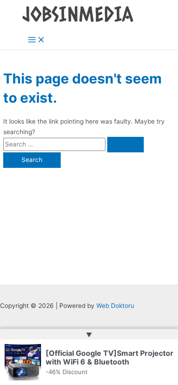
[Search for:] (73, 144)
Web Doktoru (115, 305)
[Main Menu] (36, 40)
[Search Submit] (125, 144)
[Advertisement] (89, 221)
